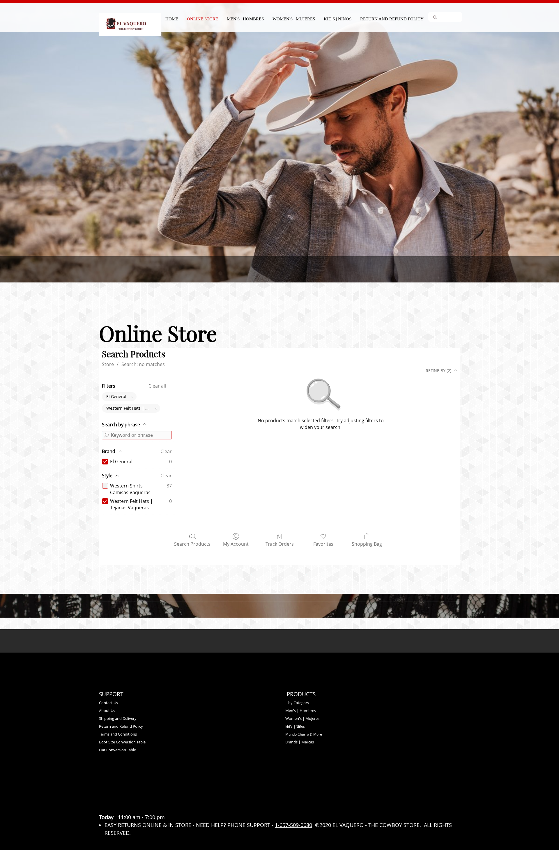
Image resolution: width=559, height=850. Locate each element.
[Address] (134, 805)
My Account (236, 544)
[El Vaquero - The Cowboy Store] (130, 20)
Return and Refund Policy (121, 726)
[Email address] (120, 805)
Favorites (323, 544)
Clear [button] (166, 451)
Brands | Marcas (299, 742)
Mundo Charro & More (303, 734)
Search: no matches (143, 364)
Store (108, 364)
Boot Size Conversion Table (122, 742)
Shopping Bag (367, 544)
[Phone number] (106, 805)
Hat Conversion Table (117, 749)
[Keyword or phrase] (106, 435)
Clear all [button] (157, 386)
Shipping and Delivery (118, 718)
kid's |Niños (295, 726)
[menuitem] (172, 18)
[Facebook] (148, 805)
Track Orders (280, 544)
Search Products (192, 544)
